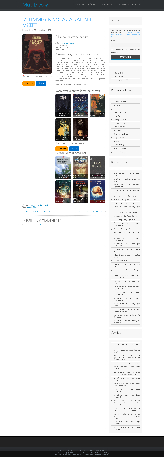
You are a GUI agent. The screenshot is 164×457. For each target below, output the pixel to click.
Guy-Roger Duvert (120, 123)
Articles (116, 69)
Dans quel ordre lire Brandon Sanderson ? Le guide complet (127, 409)
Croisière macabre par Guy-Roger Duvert (127, 282)
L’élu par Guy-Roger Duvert (123, 229)
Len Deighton (118, 105)
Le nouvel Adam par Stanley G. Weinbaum (127, 322)
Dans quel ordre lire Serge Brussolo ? (127, 423)
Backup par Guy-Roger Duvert (124, 203)
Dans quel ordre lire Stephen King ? (127, 345)
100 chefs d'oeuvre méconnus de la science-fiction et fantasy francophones (125, 35)
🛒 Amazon (28, 83)
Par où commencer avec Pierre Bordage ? (127, 396)
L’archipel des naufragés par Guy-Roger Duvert (127, 224)
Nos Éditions (79, 4)
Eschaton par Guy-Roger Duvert (125, 200)
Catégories (123, 4)
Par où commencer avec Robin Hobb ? (127, 368)
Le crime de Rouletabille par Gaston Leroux (127, 271)
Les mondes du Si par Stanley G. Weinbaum (127, 316)
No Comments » (43, 205)
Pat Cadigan (118, 141)
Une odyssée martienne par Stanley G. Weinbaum (127, 310)
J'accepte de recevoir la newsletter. (125, 51)
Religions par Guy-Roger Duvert (125, 212)
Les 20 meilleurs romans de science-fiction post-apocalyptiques (127, 403)
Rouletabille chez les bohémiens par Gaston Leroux (127, 265)
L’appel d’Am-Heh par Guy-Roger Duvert (127, 305)
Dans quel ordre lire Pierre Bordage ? (127, 390)
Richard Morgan (119, 152)
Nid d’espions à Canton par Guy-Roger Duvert (127, 288)
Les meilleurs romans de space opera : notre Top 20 (127, 385)
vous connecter (36, 225)
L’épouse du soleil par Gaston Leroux (127, 250)
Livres (32, 205)
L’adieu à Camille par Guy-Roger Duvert (127, 191)
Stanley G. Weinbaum (121, 119)
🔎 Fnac (41, 83)
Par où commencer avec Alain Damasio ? (127, 379)
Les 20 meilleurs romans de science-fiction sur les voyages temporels (127, 416)
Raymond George (120, 109)
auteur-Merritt (32, 207)
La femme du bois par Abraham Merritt (38, 211)
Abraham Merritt (68, 43)
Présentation (93, 4)
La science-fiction (108, 4)
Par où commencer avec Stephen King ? (127, 351)
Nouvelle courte (119, 80)
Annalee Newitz (119, 127)
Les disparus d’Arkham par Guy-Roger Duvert (127, 299)
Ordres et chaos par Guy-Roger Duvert (127, 208)
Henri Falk (117, 116)
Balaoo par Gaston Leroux (123, 261)
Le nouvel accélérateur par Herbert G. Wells (127, 174)
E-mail (113, 41)
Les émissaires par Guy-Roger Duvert (127, 233)
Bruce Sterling (119, 145)
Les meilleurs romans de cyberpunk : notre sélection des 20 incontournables (127, 357)
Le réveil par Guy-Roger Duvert (125, 216)
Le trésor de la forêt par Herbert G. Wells (127, 180)
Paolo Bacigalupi (120, 130)
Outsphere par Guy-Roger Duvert (125, 219)
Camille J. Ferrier (120, 112)
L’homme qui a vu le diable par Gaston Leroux (127, 245)
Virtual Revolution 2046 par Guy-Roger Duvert (127, 186)
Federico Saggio (120, 148)
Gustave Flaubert (120, 102)
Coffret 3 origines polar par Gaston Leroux (127, 256)
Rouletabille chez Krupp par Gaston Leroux (127, 276)
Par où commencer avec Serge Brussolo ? (127, 428)
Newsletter (136, 4)
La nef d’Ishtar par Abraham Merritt (91, 211)
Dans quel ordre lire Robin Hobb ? (126, 363)
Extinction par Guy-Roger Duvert (125, 196)
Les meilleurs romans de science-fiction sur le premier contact (127, 373)
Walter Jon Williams (121, 134)
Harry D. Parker (119, 137)
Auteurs (116, 73)
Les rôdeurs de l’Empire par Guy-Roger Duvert (127, 239)
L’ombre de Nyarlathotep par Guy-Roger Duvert (127, 293)
